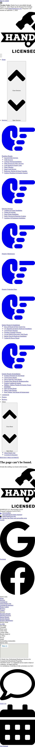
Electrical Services (7, 208)
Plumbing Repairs (7, 156)
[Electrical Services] (18, 207)
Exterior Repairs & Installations (11, 374)
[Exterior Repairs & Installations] (18, 372)
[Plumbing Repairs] (18, 154)
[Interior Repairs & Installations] (18, 323)
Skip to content (4, 1)
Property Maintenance (8, 254)
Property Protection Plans (9, 289)
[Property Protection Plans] (18, 287)
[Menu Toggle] (1, 55)
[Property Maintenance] (18, 252)
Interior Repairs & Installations (11, 325)
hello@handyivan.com (15, 8)
